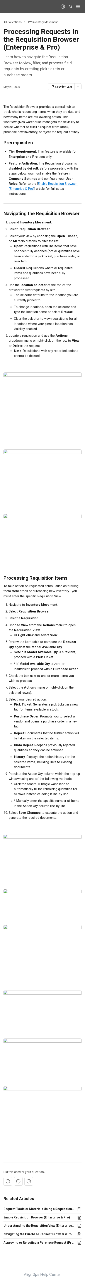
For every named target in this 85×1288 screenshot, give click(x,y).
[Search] (70, 6)
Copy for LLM (63, 86)
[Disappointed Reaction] (7, 1181)
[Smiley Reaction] (28, 1181)
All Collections (12, 22)
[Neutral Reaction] (18, 1181)
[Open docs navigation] (78, 6)
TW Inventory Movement (43, 22)
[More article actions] (78, 86)
